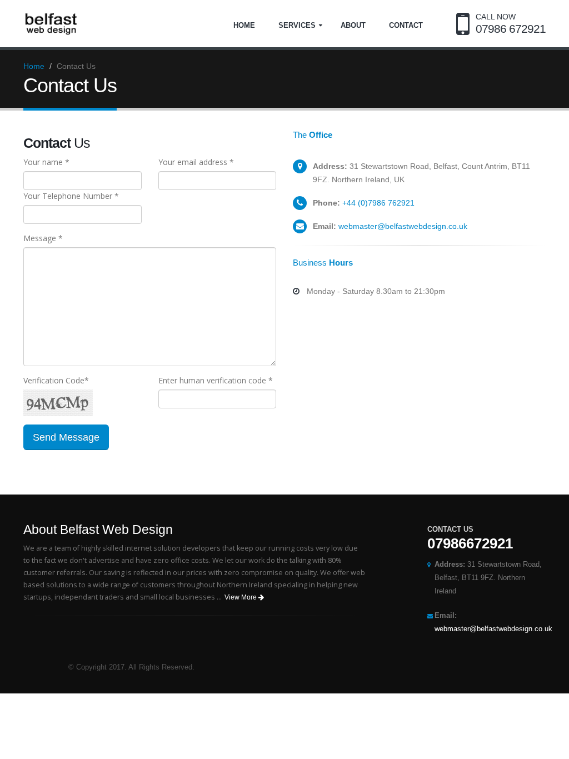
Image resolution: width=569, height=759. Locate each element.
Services (297, 25)
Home (244, 25)
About (353, 25)
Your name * (46, 162)
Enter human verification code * (215, 380)
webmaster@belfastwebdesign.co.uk (402, 226)
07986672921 (470, 543)
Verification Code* (56, 380)
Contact (406, 25)
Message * (43, 238)
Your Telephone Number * (71, 196)
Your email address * (196, 162)
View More (241, 597)
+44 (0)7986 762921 (378, 202)
